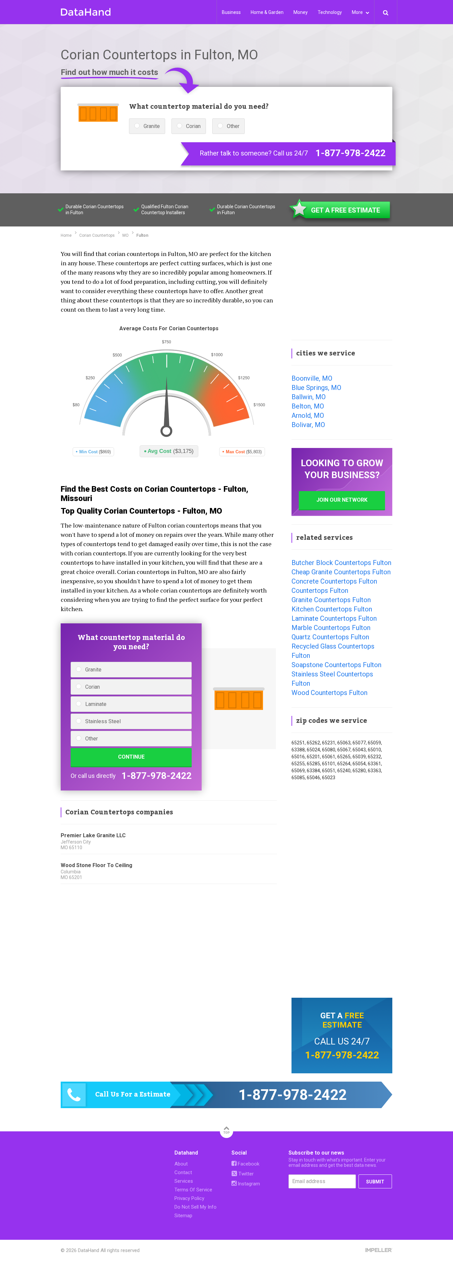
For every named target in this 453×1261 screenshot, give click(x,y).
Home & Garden (267, 12)
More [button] (358, 12)
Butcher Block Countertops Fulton (341, 563)
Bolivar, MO (308, 425)
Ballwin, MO (308, 397)
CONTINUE (131, 757)
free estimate (343, 1020)
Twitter (245, 1174)
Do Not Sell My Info (195, 1207)
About (181, 1164)
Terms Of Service (193, 1190)
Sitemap (183, 1216)
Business (231, 12)
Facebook (247, 1164)
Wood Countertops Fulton (329, 693)
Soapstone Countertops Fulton (336, 665)
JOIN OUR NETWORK (341, 500)
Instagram (248, 1184)
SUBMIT (375, 1181)
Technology (330, 12)
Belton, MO (307, 406)
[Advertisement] (341, 290)
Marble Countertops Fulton (330, 628)
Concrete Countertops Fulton (334, 581)
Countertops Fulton (319, 591)
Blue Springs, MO (316, 388)
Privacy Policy (189, 1198)
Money (300, 12)
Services (183, 1181)
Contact (183, 1172)
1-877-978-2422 (350, 153)
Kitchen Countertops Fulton (331, 609)
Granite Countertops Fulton (331, 600)
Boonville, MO (311, 378)
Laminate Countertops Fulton (334, 618)
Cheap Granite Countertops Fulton (341, 572)
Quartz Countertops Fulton (330, 637)
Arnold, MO (307, 415)
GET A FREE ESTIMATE (345, 210)
